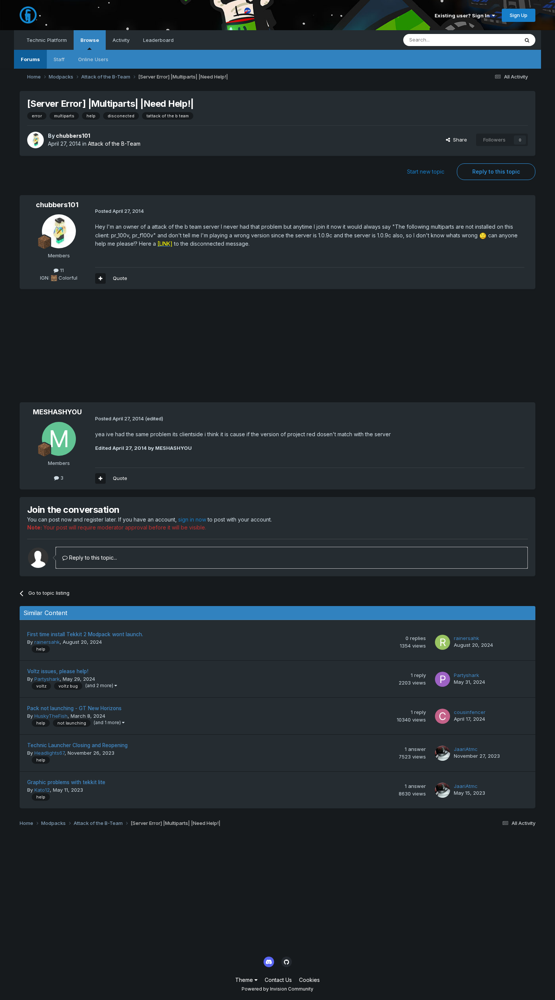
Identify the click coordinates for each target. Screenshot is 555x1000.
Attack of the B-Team (114, 143)
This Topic (497, 40)
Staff (59, 59)
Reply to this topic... (92, 557)
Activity (121, 40)
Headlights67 (49, 753)
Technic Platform (46, 40)
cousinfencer (470, 712)
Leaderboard (158, 40)
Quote (120, 278)
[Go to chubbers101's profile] (35, 140)
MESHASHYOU (57, 412)
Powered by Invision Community (277, 989)
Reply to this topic (496, 171)
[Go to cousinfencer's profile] (442, 716)
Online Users (93, 59)
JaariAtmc (466, 749)
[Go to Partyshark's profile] (442, 679)
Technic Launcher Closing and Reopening (77, 745)
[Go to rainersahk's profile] (442, 642)
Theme (244, 980)
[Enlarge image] (483, 235)
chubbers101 (73, 135)
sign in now (192, 519)
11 (61, 270)
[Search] (527, 40)
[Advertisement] (157, 349)
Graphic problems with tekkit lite (66, 782)
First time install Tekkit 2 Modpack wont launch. (85, 634)
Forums (30, 59)
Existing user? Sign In (463, 15)
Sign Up (518, 15)
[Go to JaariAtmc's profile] (442, 753)
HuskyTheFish (51, 716)
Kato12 (42, 790)
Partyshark (47, 679)
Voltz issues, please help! (57, 671)
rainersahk (47, 642)
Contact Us (278, 980)
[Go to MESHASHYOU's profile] (59, 439)
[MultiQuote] (100, 278)
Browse (89, 40)
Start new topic (425, 171)
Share (458, 140)
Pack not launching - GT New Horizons (74, 708)
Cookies (309, 980)
